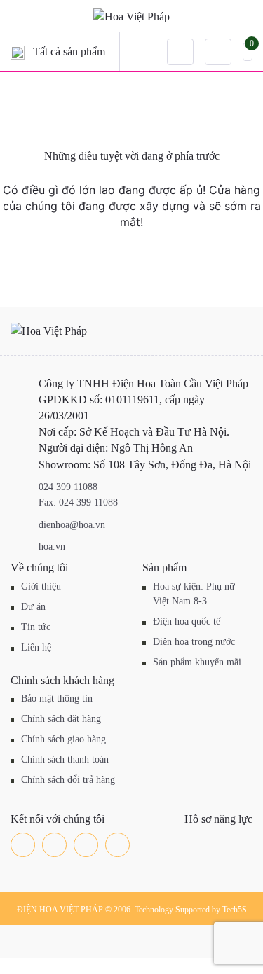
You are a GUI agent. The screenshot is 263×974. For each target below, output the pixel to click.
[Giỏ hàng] (247, 51)
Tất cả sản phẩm (69, 51)
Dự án (33, 606)
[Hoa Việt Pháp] (131, 16)
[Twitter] (54, 845)
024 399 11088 (68, 487)
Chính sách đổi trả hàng (68, 779)
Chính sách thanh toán (65, 759)
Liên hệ (36, 647)
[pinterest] (117, 845)
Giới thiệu (41, 586)
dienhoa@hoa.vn (72, 525)
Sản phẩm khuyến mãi (197, 662)
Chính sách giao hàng (63, 739)
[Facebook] (23, 845)
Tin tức (35, 627)
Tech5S (234, 909)
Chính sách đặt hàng (61, 719)
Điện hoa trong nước (194, 641)
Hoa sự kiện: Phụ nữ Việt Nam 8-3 (194, 593)
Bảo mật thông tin (57, 698)
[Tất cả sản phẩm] (18, 51)
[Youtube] (86, 845)
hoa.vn (52, 546)
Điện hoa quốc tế (186, 621)
